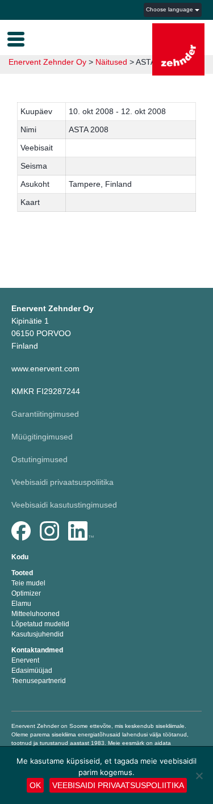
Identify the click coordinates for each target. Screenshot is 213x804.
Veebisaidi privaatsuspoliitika (62, 482)
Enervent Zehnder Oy (47, 61)
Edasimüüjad (31, 671)
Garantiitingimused (45, 413)
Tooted (22, 573)
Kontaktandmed (37, 650)
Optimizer (26, 593)
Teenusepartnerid (38, 681)
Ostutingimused (39, 459)
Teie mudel (28, 583)
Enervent (25, 660)
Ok (35, 785)
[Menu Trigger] (16, 38)
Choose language (170, 9)
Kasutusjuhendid (37, 634)
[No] (198, 775)
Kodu (19, 557)
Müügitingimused (42, 436)
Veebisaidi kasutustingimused (64, 504)
